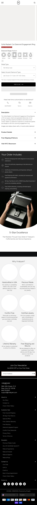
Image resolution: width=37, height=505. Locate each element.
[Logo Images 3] (8, 248)
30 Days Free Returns (9, 416)
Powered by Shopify (24, 491)
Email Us (5, 470)
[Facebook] (5, 484)
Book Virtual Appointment (10, 473)
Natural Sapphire (7, 454)
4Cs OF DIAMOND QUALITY (11, 446)
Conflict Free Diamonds (9, 430)
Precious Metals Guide (9, 443)
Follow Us (4, 480)
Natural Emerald (7, 452)
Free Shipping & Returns (9, 138)
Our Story (5, 400)
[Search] (35, 3)
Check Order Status (8, 406)
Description (5, 112)
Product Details (6, 132)
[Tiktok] (20, 484)
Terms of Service (7, 436)
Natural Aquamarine (8, 449)
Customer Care (5, 410)
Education (4, 440)
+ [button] (2, 61)
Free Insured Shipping (9, 413)
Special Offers (7, 418)
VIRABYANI (15, 491)
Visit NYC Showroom (8, 144)
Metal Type (5, 64)
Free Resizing (6, 424)
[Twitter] (9, 484)
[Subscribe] (33, 373)
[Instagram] (13, 484)
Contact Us (6, 403)
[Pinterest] (16, 484)
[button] (18, 89)
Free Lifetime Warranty (9, 421)
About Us (4, 397)
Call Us (5, 467)
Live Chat (5, 464)
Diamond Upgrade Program (10, 427)
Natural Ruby (6, 457)
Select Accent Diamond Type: (11, 72)
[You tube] (24, 484)
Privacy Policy (6, 433)
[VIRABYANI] (18, 2)
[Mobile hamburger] (2, 3)
